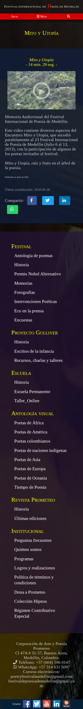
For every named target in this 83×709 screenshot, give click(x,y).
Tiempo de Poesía (30, 487)
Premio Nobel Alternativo (37, 273)
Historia (21, 264)
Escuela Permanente (32, 391)
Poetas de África (29, 422)
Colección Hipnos (30, 601)
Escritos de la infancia (34, 351)
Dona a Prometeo (29, 592)
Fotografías (24, 292)
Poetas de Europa (30, 468)
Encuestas (23, 320)
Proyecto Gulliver (34, 332)
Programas (23, 558)
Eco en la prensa (29, 310)
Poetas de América (30, 431)
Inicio (14, 16)
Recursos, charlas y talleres (38, 360)
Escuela (21, 372)
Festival (21, 246)
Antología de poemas (33, 255)
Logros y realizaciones (34, 567)
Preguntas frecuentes (33, 540)
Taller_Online (26, 400)
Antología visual (32, 413)
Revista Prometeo (33, 499)
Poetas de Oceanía (30, 478)
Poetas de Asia (27, 459)
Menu (43, 16)
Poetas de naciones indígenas (40, 450)
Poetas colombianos (32, 441)
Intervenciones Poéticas (35, 301)
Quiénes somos (28, 549)
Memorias (23, 283)
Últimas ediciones (30, 518)
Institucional (27, 531)
